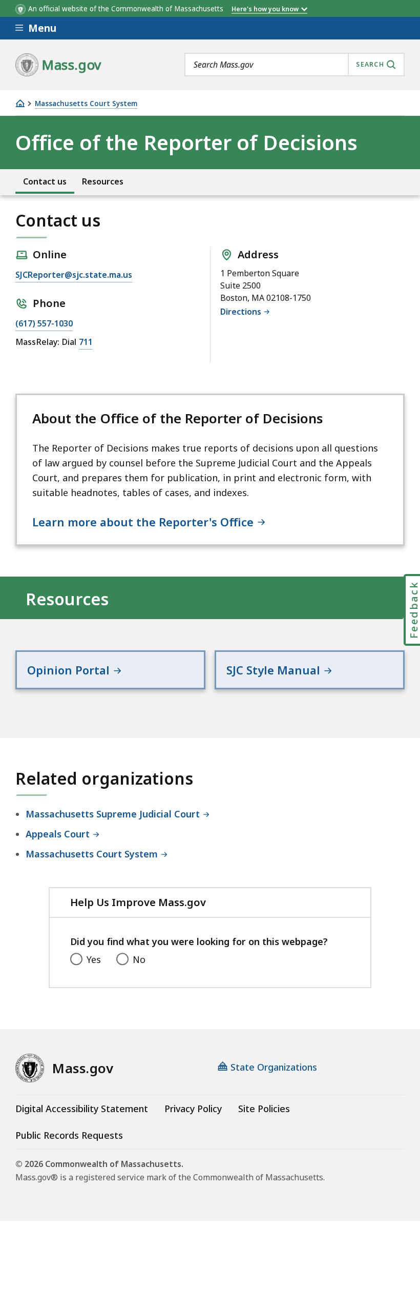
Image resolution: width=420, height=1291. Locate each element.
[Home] (20, 103)
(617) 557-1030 (44, 323)
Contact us (45, 182)
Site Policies (264, 1108)
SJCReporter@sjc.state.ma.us (73, 274)
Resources (102, 182)
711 (86, 341)
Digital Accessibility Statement (81, 1108)
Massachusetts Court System (86, 103)
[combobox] (294, 64)
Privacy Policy (193, 1108)
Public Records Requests (69, 1135)
